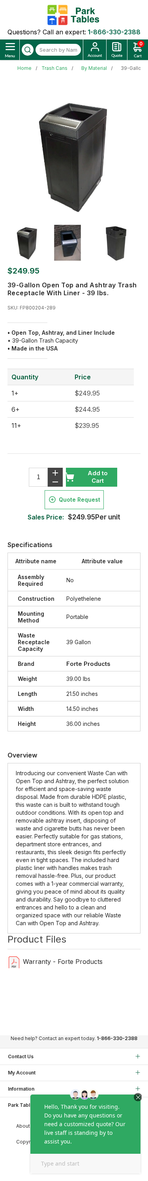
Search (28, 50)
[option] (29, 242)
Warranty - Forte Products (63, 961)
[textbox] (58, 50)
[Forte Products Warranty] (14, 961)
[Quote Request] (117, 49)
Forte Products (88, 663)
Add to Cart (98, 476)
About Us (26, 1126)
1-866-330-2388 (114, 32)
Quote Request (79, 499)
